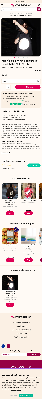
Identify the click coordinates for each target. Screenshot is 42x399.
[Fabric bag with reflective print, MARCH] (10, 282)
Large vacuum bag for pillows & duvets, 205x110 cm (28, 247)
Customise (13, 395)
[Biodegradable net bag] (10, 236)
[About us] (21, 368)
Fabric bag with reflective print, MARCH (10, 294)
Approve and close (26, 395)
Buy (10, 213)
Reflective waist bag (29, 200)
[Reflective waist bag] (28, 191)
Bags (22, 13)
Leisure (17, 13)
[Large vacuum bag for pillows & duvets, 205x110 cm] (28, 236)
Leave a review (34, 165)
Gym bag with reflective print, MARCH (10, 202)
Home (11, 13)
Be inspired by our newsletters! (21, 351)
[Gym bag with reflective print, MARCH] (10, 191)
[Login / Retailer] (7, 346)
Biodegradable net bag (10, 246)
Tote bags (28, 13)
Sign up (33, 354)
